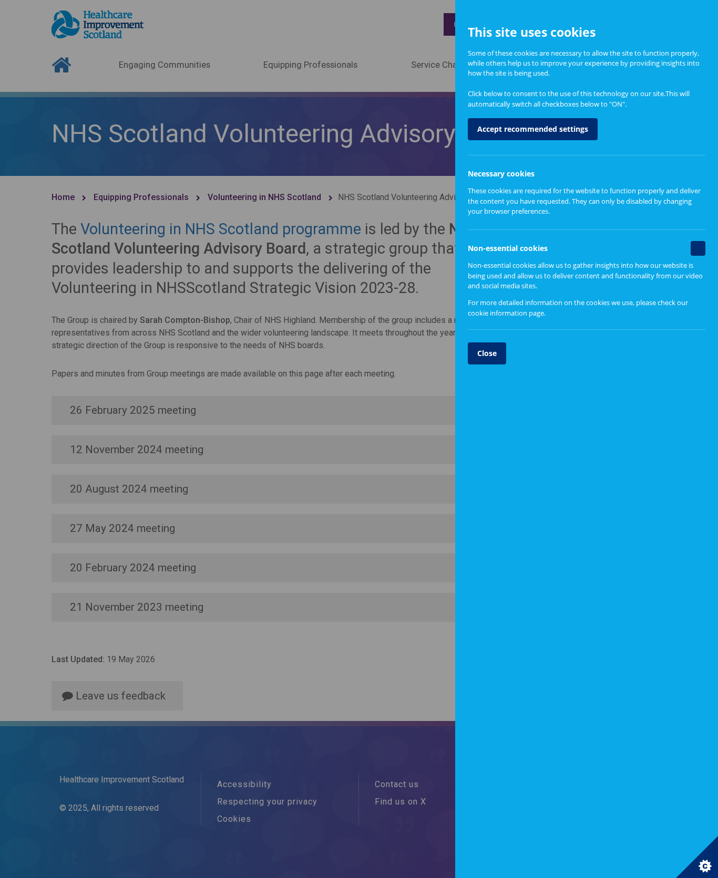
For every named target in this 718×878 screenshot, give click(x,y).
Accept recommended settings (532, 129)
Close (487, 353)
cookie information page (506, 313)
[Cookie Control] (697, 857)
